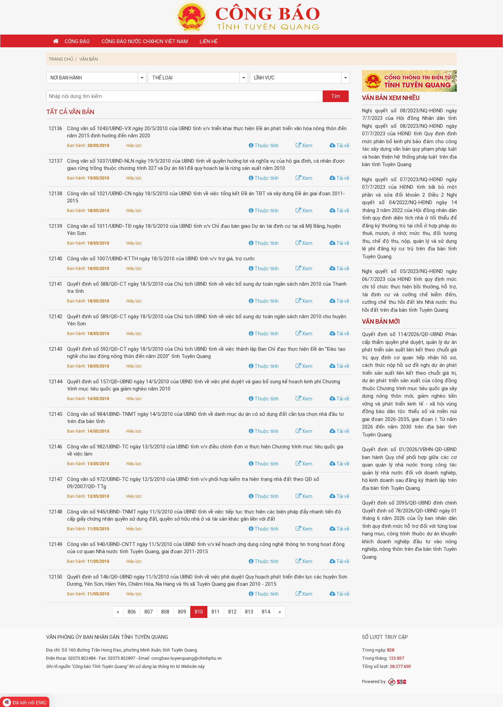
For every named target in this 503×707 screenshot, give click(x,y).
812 (232, 612)
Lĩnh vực (264, 77)
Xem (306, 145)
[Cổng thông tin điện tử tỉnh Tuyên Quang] (409, 81)
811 (215, 612)
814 (266, 612)
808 (165, 612)
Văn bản (88, 59)
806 (132, 612)
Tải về (342, 145)
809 (182, 612)
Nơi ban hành (66, 77)
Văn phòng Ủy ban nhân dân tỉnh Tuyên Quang (107, 637)
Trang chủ (61, 59)
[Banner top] (251, 17)
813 (249, 612)
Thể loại (162, 77)
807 (148, 612)
